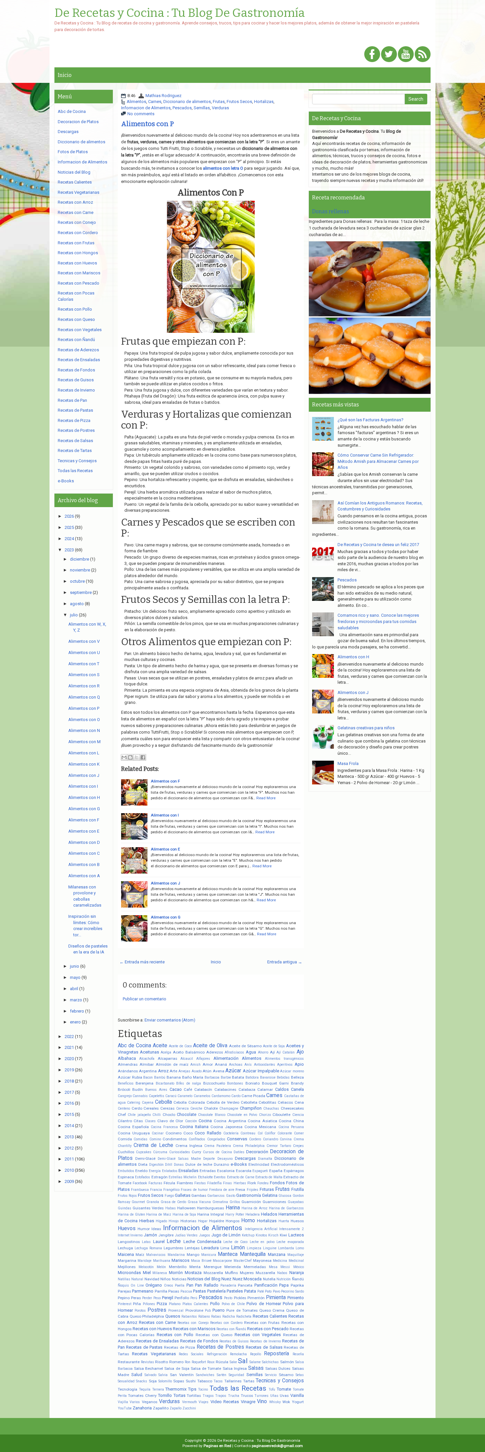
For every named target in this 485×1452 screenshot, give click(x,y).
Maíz (140, 1254)
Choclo (169, 1114)
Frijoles (252, 1190)
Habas (170, 1208)
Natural (137, 1279)
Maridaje (144, 1261)
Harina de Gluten (131, 1214)
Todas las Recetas (238, 1388)
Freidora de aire (221, 1190)
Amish (195, 1064)
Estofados (142, 1177)
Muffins (231, 1272)
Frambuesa (140, 1190)
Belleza (297, 1077)
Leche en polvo (262, 1242)
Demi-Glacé (145, 1158)
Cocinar (158, 1133)
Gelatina (269, 1195)
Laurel (159, 1241)
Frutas (219, 101)
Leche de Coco (235, 1242)
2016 (69, 1103)
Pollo (215, 1303)
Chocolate (186, 1114)
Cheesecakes (292, 1108)
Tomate (284, 1389)
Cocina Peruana (291, 1127)
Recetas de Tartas (75, 450)
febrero (77, 1011)
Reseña (298, 1354)
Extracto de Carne (240, 1177)
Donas (179, 1164)
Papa (284, 1285)
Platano (174, 1304)
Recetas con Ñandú (231, 1329)
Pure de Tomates (241, 1310)
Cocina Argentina (230, 1121)
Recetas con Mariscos (194, 1328)
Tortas (179, 1395)
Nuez (226, 1278)
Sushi (191, 1381)
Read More (265, 798)
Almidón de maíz (172, 1064)
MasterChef (242, 1261)
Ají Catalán (285, 1052)
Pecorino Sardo (292, 1291)
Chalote (211, 1108)
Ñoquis (123, 1285)
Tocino (203, 1389)
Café (188, 1089)
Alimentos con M (84, 741)
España (275, 1170)
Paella (179, 1285)
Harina (233, 1208)
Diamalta (265, 1159)
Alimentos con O (84, 719)
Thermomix (175, 1389)
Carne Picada (253, 1095)
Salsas (256, 1368)
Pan (189, 1285)
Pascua (186, 1291)
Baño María (192, 1077)
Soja (153, 1381)
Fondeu (263, 1183)
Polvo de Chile (233, 1304)
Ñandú (298, 1279)
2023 (69, 549)
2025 (69, 527)
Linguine (269, 1248)
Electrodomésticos (287, 1164)
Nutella (269, 1279)
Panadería (228, 1285)
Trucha (233, 1396)
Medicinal (296, 1261)
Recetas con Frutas (261, 1322)
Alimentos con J (165, 883)
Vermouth (189, 1402)
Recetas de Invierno (265, 1341)
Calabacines (225, 1089)
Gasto (230, 1195)
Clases (150, 1121)
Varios (135, 1402)
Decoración (257, 1151)
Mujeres (247, 1272)
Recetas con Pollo (175, 1334)
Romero (176, 1362)
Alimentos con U (84, 652)
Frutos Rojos (127, 1195)
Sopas (178, 1381)
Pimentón (256, 1298)
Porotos (140, 1310)
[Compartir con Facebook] (143, 757)
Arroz (163, 1070)
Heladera (252, 1214)
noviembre (80, 570)
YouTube (125, 1408)
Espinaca (126, 1177)
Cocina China (291, 1121)
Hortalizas (264, 101)
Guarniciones (274, 1201)
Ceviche (196, 1108)
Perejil (167, 1297)
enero (75, 1022)
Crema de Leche (153, 1145)
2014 (69, 1125)
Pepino (124, 1298)
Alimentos (136, 101)
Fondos (277, 1182)
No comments (140, 113)
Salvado (150, 1375)
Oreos (168, 1285)
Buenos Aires (156, 1090)
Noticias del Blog (203, 1278)
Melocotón (146, 1267)
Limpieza (254, 1248)
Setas (300, 1375)
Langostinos (129, 1241)
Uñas (274, 1396)
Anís (248, 1064)
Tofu (272, 1389)
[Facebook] (372, 55)
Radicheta (243, 1316)
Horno (248, 1221)
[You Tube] (406, 55)
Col (260, 1133)
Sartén (221, 1375)
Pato (268, 1291)
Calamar (265, 1089)
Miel (147, 1272)
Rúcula (222, 1362)
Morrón (176, 1272)
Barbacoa (212, 1077)
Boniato (252, 1083)
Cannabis (140, 1096)
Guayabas (296, 1202)
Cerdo (137, 1108)
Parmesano (142, 1291)
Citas (138, 1121)
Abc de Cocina (134, 1046)
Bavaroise (267, 1077)
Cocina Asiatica (262, 1121)
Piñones (149, 1304)
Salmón (287, 1362)
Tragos (208, 1396)
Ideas (156, 1229)
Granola (152, 1202)
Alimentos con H (84, 797)
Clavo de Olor (170, 1121)
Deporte (209, 1159)
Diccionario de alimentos (187, 101)
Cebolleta (249, 1102)
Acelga (166, 1052)
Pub (208, 1310)
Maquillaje (295, 1255)
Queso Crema (271, 1310)
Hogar (203, 1221)
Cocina (205, 1120)
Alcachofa (146, 1058)
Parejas (124, 1291)
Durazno (221, 1164)
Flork (251, 1183)
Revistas (147, 1362)
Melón (161, 1267)
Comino (155, 1139)
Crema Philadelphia (249, 1146)
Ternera (158, 1389)
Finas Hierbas (234, 1183)
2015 (69, 1114)
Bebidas (283, 1077)
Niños (165, 1279)
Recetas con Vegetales (258, 1334)
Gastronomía (248, 1195)
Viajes (204, 1402)
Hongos (233, 1221)
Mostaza (193, 1272)
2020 (69, 1058)
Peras (136, 1298)
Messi (285, 1267)
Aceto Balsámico (188, 1052)
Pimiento (295, 1297)
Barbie (226, 1077)
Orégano (154, 1285)
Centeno (124, 1108)
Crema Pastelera (217, 1146)
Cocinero (173, 1133)
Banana (174, 1077)
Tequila (144, 1389)
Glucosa (284, 1195)
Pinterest (124, 1304)
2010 (69, 1170)
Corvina (286, 1139)
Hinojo (173, 1221)
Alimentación (226, 1058)
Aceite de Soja (274, 1046)
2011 (69, 1159)
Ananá (221, 1064)
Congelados (216, 1139)
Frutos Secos (239, 101)
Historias (188, 1221)
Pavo (276, 1291)
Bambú (159, 1077)
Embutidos (126, 1171)
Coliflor (270, 1133)
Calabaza (247, 1089)
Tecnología (127, 1389)
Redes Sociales (191, 1354)
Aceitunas (149, 1052)
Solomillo (165, 1381)
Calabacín (203, 1089)
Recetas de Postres (220, 1347)
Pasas (173, 1291)
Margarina (127, 1260)
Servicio (270, 1375)
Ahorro (263, 1052)
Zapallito (161, 1408)
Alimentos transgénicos (284, 1058)
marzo (76, 999)
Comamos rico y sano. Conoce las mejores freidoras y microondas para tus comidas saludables (378, 621)
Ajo (300, 1052)
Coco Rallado (208, 1132)
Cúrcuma (160, 1152)
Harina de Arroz (255, 1208)
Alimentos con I (165, 815)
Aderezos (214, 1052)
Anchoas (235, 1064)
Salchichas (270, 1362)
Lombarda (286, 1248)
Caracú (171, 1096)
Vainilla (297, 1395)
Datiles (239, 1152)
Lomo (300, 1248)
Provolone (194, 1310)
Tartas (248, 1381)
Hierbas (146, 1220)
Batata (238, 1077)
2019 (69, 1069)
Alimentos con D (84, 842)
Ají (272, 1052)
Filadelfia (214, 1183)
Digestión (156, 1164)
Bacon (148, 1077)
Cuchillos (126, 1152)
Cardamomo (220, 1096)
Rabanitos (189, 1316)
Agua (251, 1052)
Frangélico (171, 1190)
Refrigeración (217, 1354)
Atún (207, 1071)
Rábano (204, 1316)
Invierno (136, 1235)
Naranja (296, 1272)
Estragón (159, 1177)
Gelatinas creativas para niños (366, 727)
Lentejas (192, 1248)
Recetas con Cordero (226, 1323)
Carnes (154, 101)
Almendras (128, 1064)
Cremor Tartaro (279, 1146)
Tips (192, 1389)
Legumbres (173, 1248)
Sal (242, 1361)
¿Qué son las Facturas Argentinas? (371, 419)
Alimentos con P (147, 124)
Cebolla (163, 1102)
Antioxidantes (264, 1064)
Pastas (199, 1291)
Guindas (124, 1208)
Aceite (160, 1046)
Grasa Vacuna (199, 1202)
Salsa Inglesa (235, 1368)
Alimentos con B (84, 864)
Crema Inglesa (189, 1145)
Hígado (161, 1221)
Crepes (298, 1146)
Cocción (191, 1121)
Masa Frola (348, 763)
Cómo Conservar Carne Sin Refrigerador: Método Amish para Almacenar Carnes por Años (378, 461)
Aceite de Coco (180, 1046)
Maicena (126, 1254)
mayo (75, 977)
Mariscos (180, 1260)
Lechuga (125, 1248)
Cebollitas (267, 1102)
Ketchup (248, 1235)
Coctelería (231, 1133)
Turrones (261, 1396)
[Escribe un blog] (130, 757)
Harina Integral (210, 1214)
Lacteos (296, 1234)
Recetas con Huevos (152, 1328)
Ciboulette (281, 1114)
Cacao (176, 1089)
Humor (144, 1229)
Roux (210, 1362)
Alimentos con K (84, 764)
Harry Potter (234, 1214)
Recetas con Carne (157, 1322)
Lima (224, 1248)
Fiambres (185, 1183)
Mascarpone (222, 1261)
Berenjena (144, 1083)
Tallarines (233, 1381)
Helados (269, 1214)
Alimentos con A (84, 875)
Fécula (169, 1183)
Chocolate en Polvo (242, 1115)
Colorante (284, 1133)
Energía (155, 1171)
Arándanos (128, 1071)
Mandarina (176, 1255)
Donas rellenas (330, 211)
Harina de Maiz (158, 1214)
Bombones (235, 1083)
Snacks (141, 1381)
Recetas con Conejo (193, 1323)
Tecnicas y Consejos (280, 1381)
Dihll (168, 1164)
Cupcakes (143, 1152)
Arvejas (184, 1071)
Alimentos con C (84, 853)
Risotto (161, 1362)
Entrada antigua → (284, 961)
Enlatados (170, 1171)
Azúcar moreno (292, 1071)
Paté (260, 1291)
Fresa (240, 1189)
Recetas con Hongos (78, 252)
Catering (133, 1102)
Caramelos (202, 1096)
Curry (196, 1152)
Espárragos (294, 1170)
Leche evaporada (290, 1242)
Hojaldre (216, 1221)
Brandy (297, 1083)
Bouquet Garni (275, 1083)
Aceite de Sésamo (245, 1046)
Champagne (228, 1108)
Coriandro (270, 1139)
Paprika (297, 1285)
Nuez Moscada (247, 1278)
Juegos (204, 1235)
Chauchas (271, 1108)
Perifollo (182, 1298)
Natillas (124, 1279)
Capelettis (156, 1096)
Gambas (198, 1195)
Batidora (252, 1077)
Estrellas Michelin (183, 1177)
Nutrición (283, 1279)
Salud (136, 1374)
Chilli (156, 1115)
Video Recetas (224, 1401)
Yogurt (298, 1402)
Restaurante (129, 1362)
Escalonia (226, 1170)
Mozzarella (213, 1272)
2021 (69, 1047)
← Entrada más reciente (142, 961)
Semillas (202, 107)
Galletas (182, 1195)
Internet (123, 1235)
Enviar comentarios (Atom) (170, 1020)
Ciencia (298, 1115)
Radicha (228, 1316)
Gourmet (138, 1202)
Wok (286, 1402)
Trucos (247, 1395)
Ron (187, 1362)
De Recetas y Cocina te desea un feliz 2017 (378, 544)
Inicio (65, 75)
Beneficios (126, 1083)
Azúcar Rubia (130, 1077)
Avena (218, 1071)
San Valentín (182, 1374)
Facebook (140, 1183)
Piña (137, 1303)
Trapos (220, 1396)
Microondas (129, 1272)
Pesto (228, 1298)
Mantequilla (253, 1254)
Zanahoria (142, 1407)
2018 (69, 1081)
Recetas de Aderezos (78, 349)
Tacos (218, 1381)
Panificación (265, 1285)
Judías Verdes (186, 1235)
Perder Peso (151, 1298)
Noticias (179, 1279)
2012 (69, 1148)
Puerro (218, 1310)
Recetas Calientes (270, 1316)
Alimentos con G (165, 917)
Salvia (163, 1375)
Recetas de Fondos (199, 1340)
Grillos (235, 1202)
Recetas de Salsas (264, 1347)
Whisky (275, 1402)
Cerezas (167, 1108)
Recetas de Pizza (179, 1347)
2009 (69, 1181)
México (298, 1267)
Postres (156, 1310)
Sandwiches (205, 1375)
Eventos (220, 1177)
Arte (173, 1071)
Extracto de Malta (268, 1177)
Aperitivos (285, 1064)
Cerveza (182, 1108)
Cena (299, 1102)
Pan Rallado (206, 1285)
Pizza (162, 1303)
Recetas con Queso (214, 1334)
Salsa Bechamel (148, 1368)
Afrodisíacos (234, 1052)
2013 (69, 1136)
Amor (208, 1064)
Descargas (245, 1158)
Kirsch (273, 1235)
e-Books (239, 1164)
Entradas (208, 1170)
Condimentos (175, 1139)
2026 (69, 516)
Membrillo (177, 1266)
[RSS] (423, 55)
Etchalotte (205, 1177)
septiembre (81, 592)
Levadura (210, 1247)
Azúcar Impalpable (261, 1070)
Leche (174, 1241)
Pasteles (235, 1291)
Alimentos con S (84, 674)
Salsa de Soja (176, 1368)
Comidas (140, 1139)
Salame (255, 1362)
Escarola (243, 1170)
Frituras (267, 1189)
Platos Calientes (195, 1304)
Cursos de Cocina (217, 1152)
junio (74, 966)
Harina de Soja (184, 1214)
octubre (77, 581)
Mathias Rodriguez (163, 95)
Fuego (169, 1195)
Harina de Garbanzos (286, 1208)
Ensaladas (188, 1170)
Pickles (240, 1298)
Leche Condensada (202, 1241)
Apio (299, 1064)
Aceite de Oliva (210, 1046)
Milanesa (159, 1273)
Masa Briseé (201, 1261)
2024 (69, 538)
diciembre (79, 559)
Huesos (297, 1221)
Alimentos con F (165, 781)
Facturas (155, 1183)
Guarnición (251, 1201)
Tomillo (165, 1395)
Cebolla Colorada (189, 1102)
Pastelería (216, 1291)
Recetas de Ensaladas (157, 1340)
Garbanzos (216, 1195)
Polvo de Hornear (263, 1303)
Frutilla (297, 1189)
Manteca (228, 1254)
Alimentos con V (84, 641)
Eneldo (141, 1170)
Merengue (212, 1266)
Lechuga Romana (148, 1248)
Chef (122, 1114)
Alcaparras (167, 1058)
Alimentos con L (83, 752)
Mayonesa (262, 1260)
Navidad (152, 1279)
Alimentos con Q (84, 697)
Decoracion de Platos (78, 121)
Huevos (127, 1228)
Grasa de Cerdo (173, 1202)
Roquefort (199, 1362)
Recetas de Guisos (234, 1341)
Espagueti (260, 1171)
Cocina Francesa (164, 1127)
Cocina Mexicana (260, 1126)
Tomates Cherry (142, 1395)
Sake (233, 1362)
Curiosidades (179, 1152)
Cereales (151, 1108)
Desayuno (225, 1159)
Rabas (216, 1316)
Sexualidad (126, 1381)
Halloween (186, 1208)
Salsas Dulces (277, 1368)
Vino (262, 1401)
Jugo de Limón (226, 1234)
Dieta (142, 1164)
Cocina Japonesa (226, 1126)
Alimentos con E (165, 849)
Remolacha (238, 1354)
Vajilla (123, 1402)
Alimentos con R (84, 685)
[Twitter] (389, 55)
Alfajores (203, 1058)
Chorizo (265, 1115)
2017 (69, 1092)
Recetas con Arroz (75, 202)
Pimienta (276, 1297)
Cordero (255, 1139)
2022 (69, 1036)
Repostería (276, 1354)
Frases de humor (194, 1190)
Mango (193, 1254)
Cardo (236, 1096)
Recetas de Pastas (144, 1347)
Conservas (237, 1138)
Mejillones (127, 1266)
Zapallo (175, 1408)
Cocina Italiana (194, 1126)
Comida (125, 1139)
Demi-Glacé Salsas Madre (179, 1159)
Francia (156, 1190)
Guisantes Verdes (148, 1208)
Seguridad (236, 1375)
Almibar (147, 1064)
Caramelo (185, 1096)
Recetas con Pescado (268, 1328)
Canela (297, 1089)
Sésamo (286, 1374)
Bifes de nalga (188, 1083)
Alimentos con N (84, 730)
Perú (193, 1298)
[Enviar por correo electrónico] (124, 757)
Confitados (197, 1139)
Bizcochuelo (214, 1083)
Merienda (232, 1266)
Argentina (148, 1071)
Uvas (284, 1395)
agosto (77, 603)
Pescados (182, 107)
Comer (299, 1133)
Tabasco (204, 1381)
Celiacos (285, 1102)
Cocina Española (133, 1126)
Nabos (282, 1273)
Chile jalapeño (139, 1115)
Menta (195, 1266)
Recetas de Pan (72, 400)
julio (74, 614)
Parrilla (161, 1291)
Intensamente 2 (291, 1229)
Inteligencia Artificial (261, 1229)
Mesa (273, 1267)
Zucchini (189, 1408)
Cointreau (248, 1133)
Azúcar (233, 1071)
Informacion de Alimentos (146, 107)
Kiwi (283, 1235)
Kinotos (261, 1235)
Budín (137, 1089)
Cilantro (125, 1121)
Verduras (220, 107)
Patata (250, 1291)
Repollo (255, 1354)
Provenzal (175, 1310)
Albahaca (127, 1058)
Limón (238, 1248)
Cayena (147, 1102)
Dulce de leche (198, 1164)
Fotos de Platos (73, 151)
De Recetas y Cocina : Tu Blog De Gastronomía (179, 13)
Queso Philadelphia (147, 1316)
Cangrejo (125, 1096)
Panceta (245, 1285)
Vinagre (248, 1401)
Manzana (276, 1254)
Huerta (283, 1221)
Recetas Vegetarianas (154, 1353)
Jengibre (166, 1235)
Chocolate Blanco (211, 1115)
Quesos (172, 1316)
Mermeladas (255, 1266)
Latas (146, 1242)
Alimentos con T (83, 663)
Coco (188, 1133)
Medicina (280, 1261)
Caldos (282, 1089)
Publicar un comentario (144, 998)
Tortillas (194, 1395)
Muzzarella (265, 1272)
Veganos (149, 1402)
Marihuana (161, 1261)
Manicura (208, 1255)
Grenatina (220, 1202)
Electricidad (258, 1164)
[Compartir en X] (136, 757)
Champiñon (251, 1108)
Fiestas (200, 1183)
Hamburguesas (210, 1208)
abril (74, 988)
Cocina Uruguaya (134, 1133)
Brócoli (124, 1089)
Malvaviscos (156, 1255)
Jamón (150, 1234)
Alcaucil (186, 1058)
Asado (197, 1071)
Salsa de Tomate (206, 1368)
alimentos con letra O (223, 168)
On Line (137, 1285)
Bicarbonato (165, 1083)
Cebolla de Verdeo (223, 1102)
